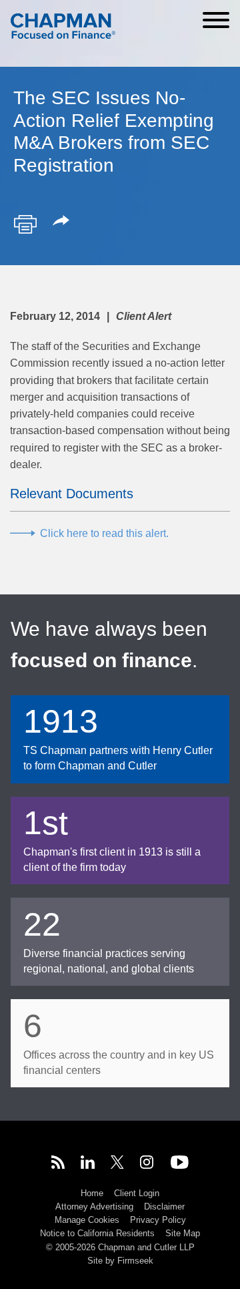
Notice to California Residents (97, 1233)
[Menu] (216, 20)
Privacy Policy (158, 1220)
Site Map (182, 1233)
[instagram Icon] (147, 1164)
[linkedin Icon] (87, 1164)
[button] (63, 221)
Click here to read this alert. (104, 533)
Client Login (136, 1193)
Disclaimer (164, 1207)
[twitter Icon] (117, 1164)
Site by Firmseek (120, 1261)
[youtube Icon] (179, 1164)
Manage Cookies (87, 1220)
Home (92, 1193)
